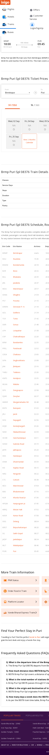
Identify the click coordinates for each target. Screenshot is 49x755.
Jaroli (15, 414)
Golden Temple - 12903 (10, 732)
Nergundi (16, 474)
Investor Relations (20, 745)
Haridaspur (17, 456)
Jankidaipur (17, 539)
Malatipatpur (18, 545)
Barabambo (18, 342)
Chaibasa (16, 354)
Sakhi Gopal (18, 533)
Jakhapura (17, 450)
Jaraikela (16, 283)
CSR (32, 745)
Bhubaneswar (18, 491)
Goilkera (16, 312)
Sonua (15, 324)
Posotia (16, 301)
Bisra (15, 271)
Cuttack (16, 480)
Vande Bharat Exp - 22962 (10, 724)
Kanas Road (18, 515)
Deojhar (16, 396)
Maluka (16, 384)
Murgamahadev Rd (21, 402)
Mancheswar (18, 486)
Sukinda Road (18, 444)
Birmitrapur (17, 253)
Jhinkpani (16, 366)
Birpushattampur (20, 527)
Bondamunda (18, 265)
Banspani (17, 408)
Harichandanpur (19, 438)
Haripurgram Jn (19, 503)
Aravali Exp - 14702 (40, 738)
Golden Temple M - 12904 (10, 738)
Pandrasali (17, 348)
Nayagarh (17, 420)
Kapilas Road (18, 468)
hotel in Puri (35, 637)
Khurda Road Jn (19, 497)
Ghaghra (16, 295)
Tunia (15, 318)
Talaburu (16, 372)
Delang (16, 521)
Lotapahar (17, 330)
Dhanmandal (18, 462)
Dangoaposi (18, 390)
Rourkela (16, 259)
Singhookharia (19, 360)
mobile (39, 745)
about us (5, 745)
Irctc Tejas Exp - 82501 (9, 728)
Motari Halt (17, 509)
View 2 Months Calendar (29, 141)
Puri (14, 551)
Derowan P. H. (19, 307)
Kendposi (17, 378)
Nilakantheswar (19, 432)
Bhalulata (17, 277)
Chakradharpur (19, 336)
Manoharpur (18, 289)
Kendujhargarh (19, 426)
